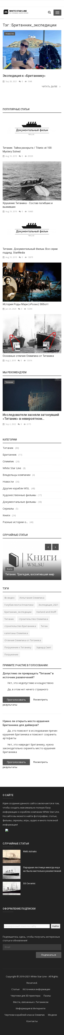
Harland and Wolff (46, 611)
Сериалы (8, 508)
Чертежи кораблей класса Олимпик (24, 1014)
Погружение (11, 654)
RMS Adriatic (30, 851)
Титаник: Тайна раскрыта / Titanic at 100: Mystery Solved (27, 149)
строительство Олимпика (33, 619)
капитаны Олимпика (16, 633)
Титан (44, 626)
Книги (6, 515)
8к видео (9, 597)
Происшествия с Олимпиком (24, 574)
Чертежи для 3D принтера (25, 995)
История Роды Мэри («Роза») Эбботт (26, 304)
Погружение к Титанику (17, 647)
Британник (10, 454)
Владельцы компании (16, 475)
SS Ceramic (29, 883)
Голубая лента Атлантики (18, 604)
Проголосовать (16, 699)
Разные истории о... (15, 522)
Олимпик (8, 461)
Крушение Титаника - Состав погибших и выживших (28, 205)
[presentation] (48, 547)
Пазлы (47, 995)
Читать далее (50, 86)
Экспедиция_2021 (48, 604)
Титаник (9, 382)
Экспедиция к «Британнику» (24, 76)
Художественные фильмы (19, 495)
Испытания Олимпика (32, 597)
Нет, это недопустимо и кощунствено (30, 683)
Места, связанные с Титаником (30, 1002)
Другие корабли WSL (16, 488)
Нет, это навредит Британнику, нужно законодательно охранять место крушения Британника (29, 748)
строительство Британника (20, 626)
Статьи (15, 989)
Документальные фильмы (19, 501)
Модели (52, 1014)
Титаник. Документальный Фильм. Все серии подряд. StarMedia (30, 250)
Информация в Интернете (31, 1008)
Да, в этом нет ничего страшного (27, 689)
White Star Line (12, 468)
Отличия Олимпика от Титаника (22, 640)
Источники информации (36, 989)
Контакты (32, 1021)
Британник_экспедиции (17, 611)
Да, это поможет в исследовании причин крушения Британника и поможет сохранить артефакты (30, 734)
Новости (10, 33)
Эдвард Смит (43, 647)
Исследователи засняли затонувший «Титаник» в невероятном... (31, 416)
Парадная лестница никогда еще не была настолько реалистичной (42, 869)
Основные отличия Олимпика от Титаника (28, 355)
